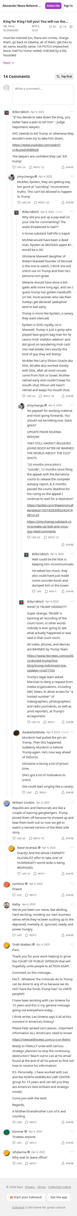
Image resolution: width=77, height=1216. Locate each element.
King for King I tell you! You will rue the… (35, 21)
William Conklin (23, 802)
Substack (18, 1207)
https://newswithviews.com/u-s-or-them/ (41, 1039)
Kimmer (18, 1131)
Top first (66, 76)
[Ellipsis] (71, 111)
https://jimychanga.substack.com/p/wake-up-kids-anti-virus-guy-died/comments (49, 526)
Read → (8, 63)
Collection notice (59, 1187)
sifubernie (19, 1152)
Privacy (30, 1187)
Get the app (59, 1197)
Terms (41, 1187)
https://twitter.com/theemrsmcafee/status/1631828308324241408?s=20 (50, 510)
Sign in (68, 6)
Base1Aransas (27, 847)
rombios (18, 884)
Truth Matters (21, 944)
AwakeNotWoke (33, 732)
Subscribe (53, 6)
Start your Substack (28, 1197)
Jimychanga (25, 176)
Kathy (16, 904)
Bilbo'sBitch (20, 112)
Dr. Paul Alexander (10, 28)
